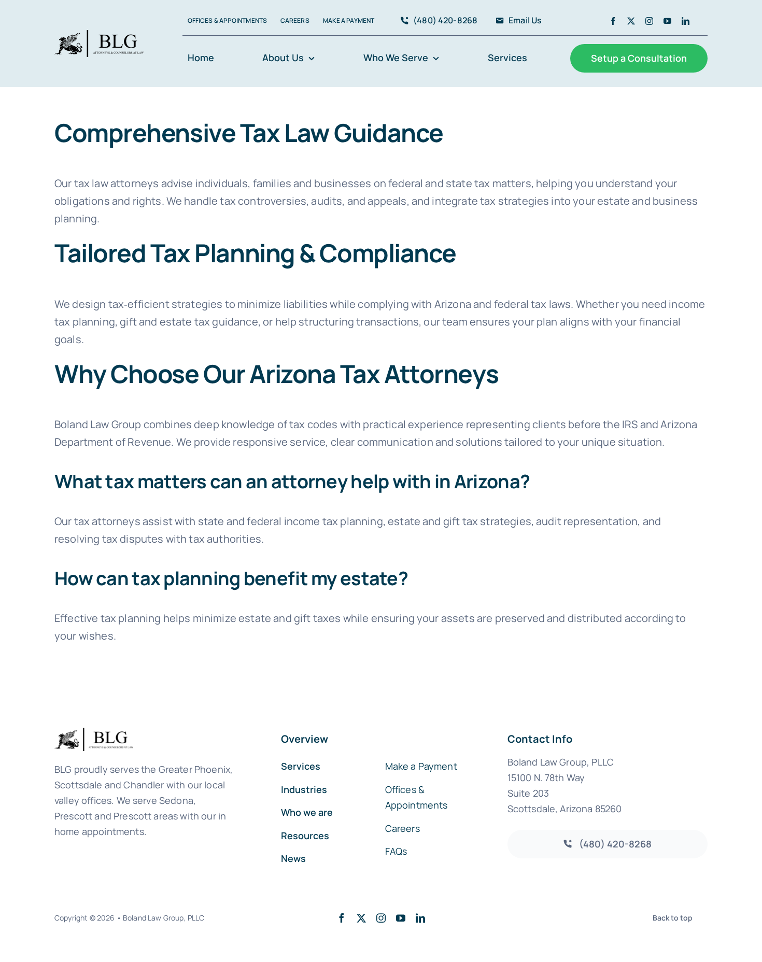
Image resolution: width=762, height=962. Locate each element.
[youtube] (667, 21)
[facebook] (613, 21)
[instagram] (649, 21)
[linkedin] (685, 21)
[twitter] (631, 21)
